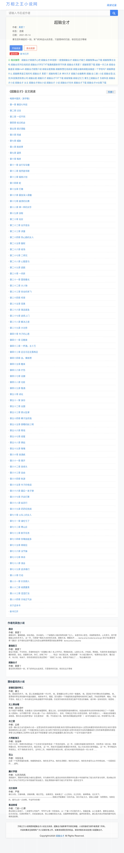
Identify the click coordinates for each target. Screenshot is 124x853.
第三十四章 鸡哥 (17, 297)
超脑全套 (33, 78)
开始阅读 (16, 48)
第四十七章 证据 (17, 375)
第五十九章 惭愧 (17, 448)
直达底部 (30, 48)
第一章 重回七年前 (18, 104)
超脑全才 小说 (53, 82)
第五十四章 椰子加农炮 (21, 418)
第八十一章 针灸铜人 (19, 581)
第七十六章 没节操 (18, 550)
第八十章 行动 (16, 575)
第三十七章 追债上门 (19, 315)
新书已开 (24, 53)
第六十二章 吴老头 (18, 466)
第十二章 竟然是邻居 (19, 170)
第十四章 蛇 (15, 182)
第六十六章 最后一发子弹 (22, 490)
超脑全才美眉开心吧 (31, 59)
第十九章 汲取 (16, 213)
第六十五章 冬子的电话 (21, 484)
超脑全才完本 (66, 82)
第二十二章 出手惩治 (19, 225)
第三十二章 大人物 (18, 285)
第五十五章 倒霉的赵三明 (22, 424)
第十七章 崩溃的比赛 (19, 200)
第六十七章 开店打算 (19, 496)
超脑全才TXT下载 (55, 78)
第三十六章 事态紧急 (19, 309)
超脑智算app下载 (94, 59)
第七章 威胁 (15, 140)
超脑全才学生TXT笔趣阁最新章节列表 (48, 64)
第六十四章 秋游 (17, 478)
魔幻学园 (13, 771)
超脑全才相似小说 (37, 82)
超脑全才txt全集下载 (96, 82)
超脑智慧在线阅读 (64, 68)
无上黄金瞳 (14, 704)
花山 (11, 754)
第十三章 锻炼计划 (18, 176)
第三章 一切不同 (17, 116)
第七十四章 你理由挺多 (21, 538)
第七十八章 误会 (17, 563)
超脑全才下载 (80, 82)
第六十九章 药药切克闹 (21, 508)
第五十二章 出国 (17, 406)
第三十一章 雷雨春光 (19, 279)
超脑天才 (42, 78)
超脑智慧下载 (88, 64)
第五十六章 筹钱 (17, 430)
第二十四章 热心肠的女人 (22, 237)
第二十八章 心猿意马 (19, 261)
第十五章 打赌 (16, 188)
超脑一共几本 (102, 64)
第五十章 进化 (16, 394)
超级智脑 (68, 78)
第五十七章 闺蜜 (17, 436)
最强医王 (13, 645)
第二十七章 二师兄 (18, 255)
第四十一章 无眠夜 (18, 339)
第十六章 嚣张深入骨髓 (21, 194)
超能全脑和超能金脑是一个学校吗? (89, 68)
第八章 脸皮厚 (16, 146)
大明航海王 (14, 737)
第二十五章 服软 (17, 243)
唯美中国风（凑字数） (20, 98)
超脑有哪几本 (55, 73)
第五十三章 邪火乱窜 (19, 412)
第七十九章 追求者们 (19, 569)
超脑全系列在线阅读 (20, 64)
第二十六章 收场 (17, 249)
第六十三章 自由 (17, 472)
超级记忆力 (78, 78)
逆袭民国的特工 (16, 687)
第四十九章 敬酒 (17, 388)
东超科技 (104, 78)
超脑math (19, 68)
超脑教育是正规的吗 (22, 73)
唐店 (11, 628)
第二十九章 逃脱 (17, 267)
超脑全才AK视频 (49, 59)
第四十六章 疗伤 (17, 369)
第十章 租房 (15, 158)
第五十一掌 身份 (17, 400)
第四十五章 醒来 (17, 363)
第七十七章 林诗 (17, 557)
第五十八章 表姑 (17, 442)
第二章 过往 (15, 110)
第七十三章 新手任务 (19, 532)
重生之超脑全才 (91, 78)
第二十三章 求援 (17, 231)
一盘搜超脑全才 (64, 59)
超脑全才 (13, 662)
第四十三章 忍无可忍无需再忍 (24, 351)
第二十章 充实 (16, 219)
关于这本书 (15, 605)
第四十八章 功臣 (17, 382)
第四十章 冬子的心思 (19, 333)
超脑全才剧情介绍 (33, 68)
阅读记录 (112, 5)
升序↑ (111, 91)
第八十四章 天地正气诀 (21, 599)
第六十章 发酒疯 (17, 454)
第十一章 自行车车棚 (19, 164)
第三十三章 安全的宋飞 (21, 291)
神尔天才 (66, 73)
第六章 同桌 (15, 134)
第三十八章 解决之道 (19, 321)
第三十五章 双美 (17, 303)
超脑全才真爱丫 (74, 64)
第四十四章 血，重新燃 (21, 357)
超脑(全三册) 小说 (94, 73)
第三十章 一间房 (17, 273)
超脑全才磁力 (79, 59)
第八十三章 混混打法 (19, 593)
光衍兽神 (13, 787)
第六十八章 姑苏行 (18, 502)
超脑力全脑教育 (78, 73)
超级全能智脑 (48, 68)
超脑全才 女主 (21, 82)
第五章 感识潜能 (17, 128)
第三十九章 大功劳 (18, 327)
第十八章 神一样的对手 (21, 206)
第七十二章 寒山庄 (18, 526)
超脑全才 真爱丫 (40, 73)
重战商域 (13, 804)
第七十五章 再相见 (18, 544)
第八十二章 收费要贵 (19, 587)
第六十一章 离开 (17, 460)
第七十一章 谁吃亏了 (19, 520)
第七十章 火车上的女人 (21, 514)
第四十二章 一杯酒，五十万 (23, 345)
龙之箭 (12, 721)
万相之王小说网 (22, 3)
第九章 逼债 (15, 152)
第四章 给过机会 (17, 122)
